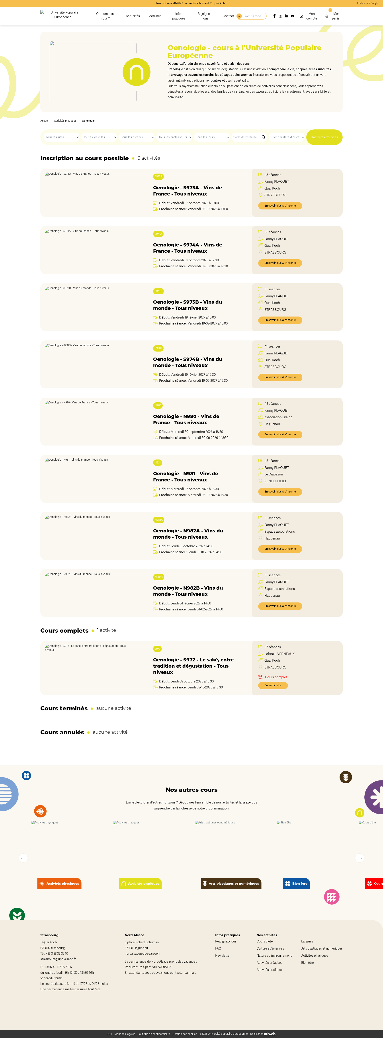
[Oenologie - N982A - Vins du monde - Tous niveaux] (90, 536)
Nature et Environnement (274, 956)
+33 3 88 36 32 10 (57, 954)
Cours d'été (265, 941)
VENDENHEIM (275, 481)
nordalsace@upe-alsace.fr (142, 954)
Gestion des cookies (184, 1034)
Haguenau (272, 424)
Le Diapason (273, 474)
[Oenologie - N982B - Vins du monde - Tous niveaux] (90, 593)
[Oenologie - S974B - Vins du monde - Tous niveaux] (90, 364)
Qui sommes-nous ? (105, 16)
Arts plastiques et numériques (322, 948)
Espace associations (279, 532)
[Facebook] (274, 16)
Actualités (133, 16)
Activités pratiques (65, 120)
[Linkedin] (286, 16)
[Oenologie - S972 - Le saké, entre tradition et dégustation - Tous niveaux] (90, 668)
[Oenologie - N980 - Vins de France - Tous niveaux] (90, 421)
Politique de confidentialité (154, 1034)
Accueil (44, 120)
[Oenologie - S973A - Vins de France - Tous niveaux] (90, 193)
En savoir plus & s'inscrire (280, 205)
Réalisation (257, 1034)
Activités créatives (269, 963)
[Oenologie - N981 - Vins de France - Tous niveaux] (90, 479)
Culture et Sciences (270, 948)
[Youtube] (292, 16)
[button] (23, 858)
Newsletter (223, 956)
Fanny (276, 182)
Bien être (307, 963)
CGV (109, 1034)
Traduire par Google (367, 3)
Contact (228, 16)
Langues (307, 941)
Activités (155, 16)
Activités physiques (314, 956)
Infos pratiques (178, 16)
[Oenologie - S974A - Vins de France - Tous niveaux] (90, 250)
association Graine (278, 417)
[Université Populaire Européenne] (62, 16)
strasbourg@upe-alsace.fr (58, 959)
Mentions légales (124, 1034)
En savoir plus (273, 685)
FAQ (218, 948)
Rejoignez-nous (205, 16)
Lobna (279, 654)
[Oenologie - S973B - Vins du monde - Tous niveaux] (90, 307)
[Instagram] (280, 16)
